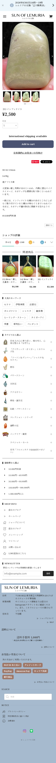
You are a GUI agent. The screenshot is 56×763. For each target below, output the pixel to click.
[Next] (52, 56)
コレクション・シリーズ (21, 417)
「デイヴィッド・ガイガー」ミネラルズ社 (27, 350)
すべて (8, 242)
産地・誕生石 (16, 400)
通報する (49, 225)
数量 (4, 121)
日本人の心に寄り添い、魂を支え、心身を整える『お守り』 (27, 342)
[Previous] (3, 56)
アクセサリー (16, 392)
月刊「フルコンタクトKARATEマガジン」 (27, 451)
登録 (48, 573)
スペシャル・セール (19, 442)
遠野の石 (14, 426)
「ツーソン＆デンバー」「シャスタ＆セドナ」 (27, 358)
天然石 (13, 384)
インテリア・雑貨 (18, 434)
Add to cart (28, 144)
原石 (12, 367)
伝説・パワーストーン (20, 409)
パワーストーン (17, 375)
